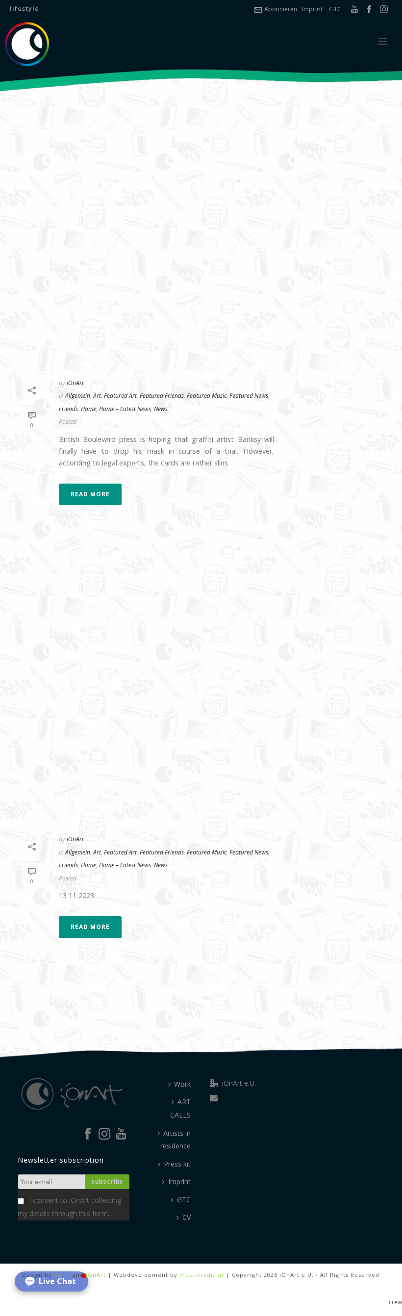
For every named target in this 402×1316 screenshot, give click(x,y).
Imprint (312, 8)
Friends (68, 409)
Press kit (177, 1164)
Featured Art (120, 395)
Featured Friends (162, 395)
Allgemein (77, 395)
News (161, 409)
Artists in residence (175, 1139)
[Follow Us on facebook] (88, 1134)
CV (186, 1217)
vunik (62, 1274)
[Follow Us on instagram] (104, 1134)
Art (97, 395)
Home (88, 409)
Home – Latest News (125, 409)
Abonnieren (280, 9)
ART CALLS (180, 1108)
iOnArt (75, 383)
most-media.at (201, 1274)
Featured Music (206, 395)
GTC (335, 8)
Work (182, 1084)
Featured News (248, 395)
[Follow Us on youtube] (121, 1134)
